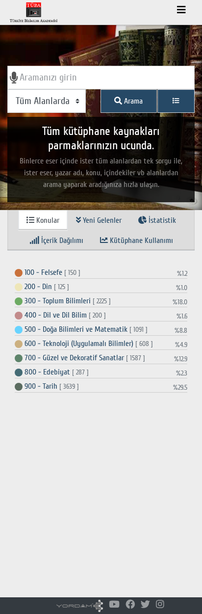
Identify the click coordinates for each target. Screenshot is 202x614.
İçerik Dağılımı (61, 240)
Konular (46, 220)
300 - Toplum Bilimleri (67, 301)
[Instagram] (160, 605)
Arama (132, 101)
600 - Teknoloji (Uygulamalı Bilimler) (88, 343)
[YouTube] (114, 605)
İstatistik (161, 220)
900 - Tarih (51, 386)
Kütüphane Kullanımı (140, 240)
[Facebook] (130, 605)
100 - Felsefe (51, 272)
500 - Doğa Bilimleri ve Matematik (85, 329)
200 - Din (46, 287)
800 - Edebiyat (56, 372)
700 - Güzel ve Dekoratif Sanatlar (84, 358)
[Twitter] (145, 605)
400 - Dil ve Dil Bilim (64, 315)
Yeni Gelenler (101, 220)
